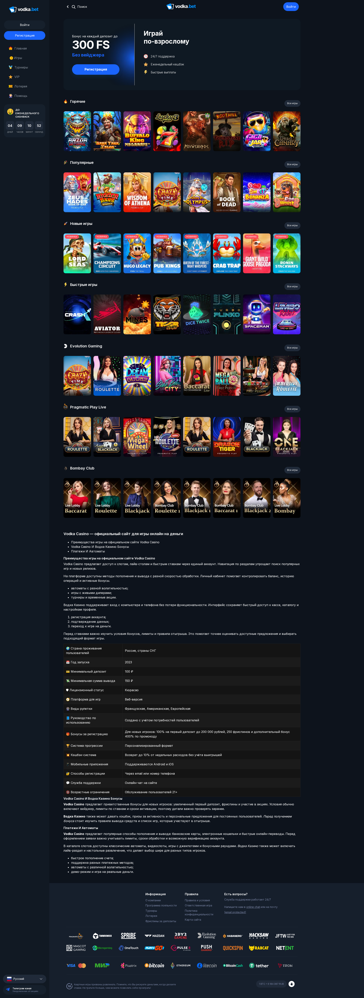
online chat (253, 906)
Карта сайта (193, 919)
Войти (291, 7)
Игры (16, 58)
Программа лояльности (161, 905)
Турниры (21, 67)
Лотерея (20, 86)
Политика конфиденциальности (199, 912)
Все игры (292, 103)
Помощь (20, 96)
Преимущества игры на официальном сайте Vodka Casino (115, 542)
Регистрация (25, 35)
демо (77, 141)
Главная (20, 48)
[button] (24, 979)
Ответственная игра (198, 905)
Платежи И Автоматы (88, 551)
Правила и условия (197, 900)
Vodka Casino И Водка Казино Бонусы (100, 547)
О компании (153, 900)
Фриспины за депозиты (160, 921)
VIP (17, 77)
